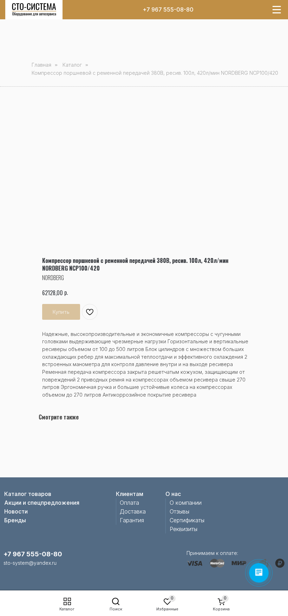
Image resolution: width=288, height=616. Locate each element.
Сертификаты (187, 520)
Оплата (129, 502)
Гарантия (132, 520)
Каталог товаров (27, 493)
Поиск (116, 609)
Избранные (167, 609)
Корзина (221, 609)
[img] (34, 9)
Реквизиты (183, 528)
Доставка (133, 511)
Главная (41, 65)
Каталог (66, 609)
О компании (186, 502)
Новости (16, 511)
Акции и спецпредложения (41, 502)
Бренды (15, 520)
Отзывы (179, 511)
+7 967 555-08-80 (168, 9)
